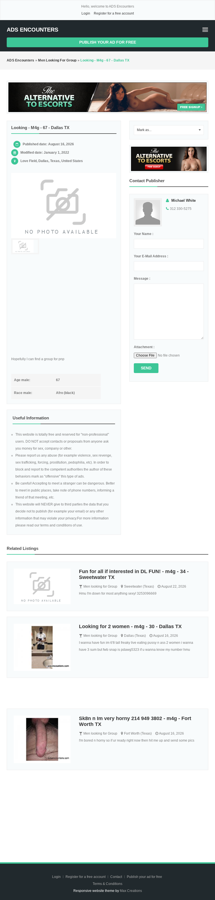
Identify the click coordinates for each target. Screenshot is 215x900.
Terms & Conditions (107, 884)
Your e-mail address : (151, 256)
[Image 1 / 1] (63, 205)
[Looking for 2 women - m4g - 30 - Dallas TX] (42, 647)
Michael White (183, 200)
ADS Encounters (32, 30)
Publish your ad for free (107, 42)
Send (146, 368)
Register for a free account (114, 13)
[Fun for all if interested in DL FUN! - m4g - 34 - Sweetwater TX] (42, 586)
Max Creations (131, 891)
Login (85, 13)
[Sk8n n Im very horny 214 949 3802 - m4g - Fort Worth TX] (42, 739)
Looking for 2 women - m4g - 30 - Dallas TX (130, 626)
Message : (142, 279)
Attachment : (144, 347)
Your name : (143, 234)
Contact (116, 877)
